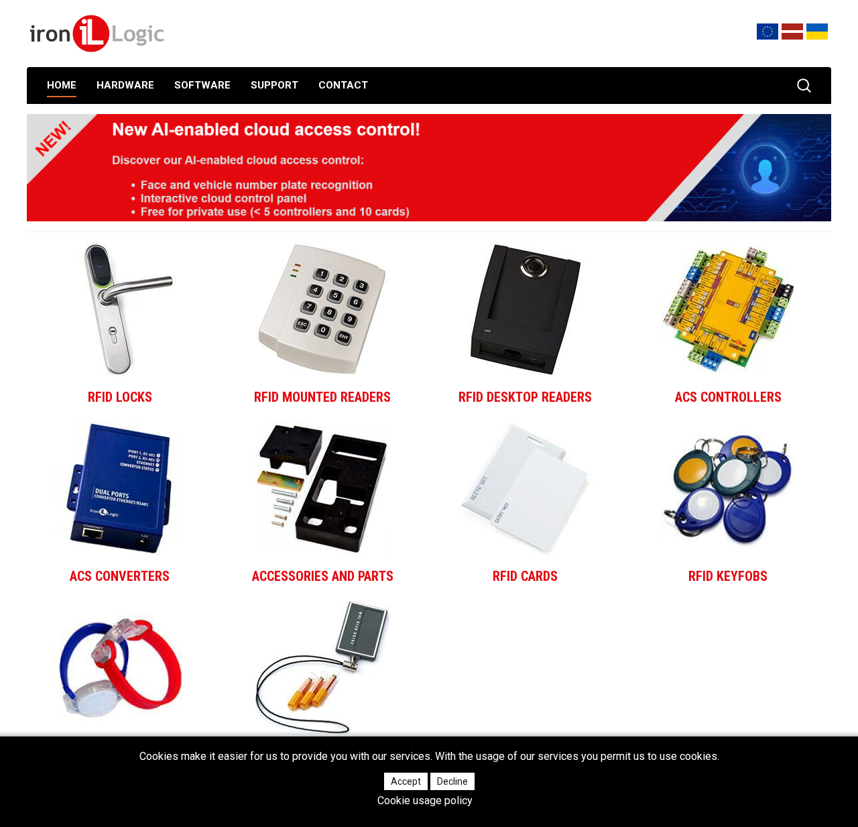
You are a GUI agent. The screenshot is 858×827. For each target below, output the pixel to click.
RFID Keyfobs (728, 576)
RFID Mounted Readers (322, 397)
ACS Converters (120, 576)
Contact (343, 85)
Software (202, 85)
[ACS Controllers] (728, 309)
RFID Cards (525, 576)
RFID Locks (120, 397)
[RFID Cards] (525, 488)
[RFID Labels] (322, 667)
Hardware (125, 85)
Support (274, 85)
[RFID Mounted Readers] (322, 309)
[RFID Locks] (120, 309)
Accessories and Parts (322, 576)
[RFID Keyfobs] (728, 488)
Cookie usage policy (425, 801)
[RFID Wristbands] (120, 667)
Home (61, 85)
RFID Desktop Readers (525, 397)
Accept (406, 781)
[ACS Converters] (120, 488)
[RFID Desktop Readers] (525, 309)
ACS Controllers (728, 397)
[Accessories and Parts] (322, 488)
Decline (452, 781)
